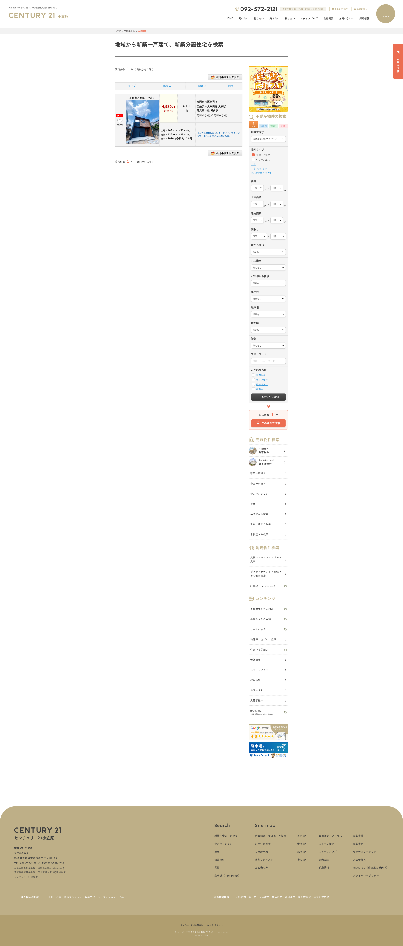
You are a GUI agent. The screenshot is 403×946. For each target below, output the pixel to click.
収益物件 (219, 859)
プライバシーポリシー (366, 875)
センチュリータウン (364, 851)
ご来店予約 (261, 851)
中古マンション (259, 168)
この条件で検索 (271, 423)
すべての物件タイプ (261, 173)
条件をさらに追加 (270, 397)
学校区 (273, 126)
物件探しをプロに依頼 (263, 639)
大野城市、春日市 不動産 (270, 836)
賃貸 (217, 867)
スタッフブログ (259, 670)
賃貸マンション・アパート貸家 (265, 559)
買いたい (302, 836)
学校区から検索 (259, 534)
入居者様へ (256, 700)
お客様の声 (261, 867)
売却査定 (358, 844)
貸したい (302, 859)
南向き (259, 389)
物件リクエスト (264, 859)
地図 (283, 126)
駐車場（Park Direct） (263, 586)
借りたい (302, 844)
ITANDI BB (262, 712)
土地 (253, 164)
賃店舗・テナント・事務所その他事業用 (265, 574)
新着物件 (260, 375)
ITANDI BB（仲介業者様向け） (371, 867)
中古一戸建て (263, 159)
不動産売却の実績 (260, 619)
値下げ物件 (262, 380)
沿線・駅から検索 (260, 524)
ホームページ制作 (201, 935)
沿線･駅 (263, 126)
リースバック (258, 629)
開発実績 (324, 859)
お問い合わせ (258, 690)
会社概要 (255, 659)
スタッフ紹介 (326, 844)
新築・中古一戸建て (226, 836)
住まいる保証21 (259, 649)
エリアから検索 (259, 514)
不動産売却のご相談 (262, 609)
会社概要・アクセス (330, 836)
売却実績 (358, 836)
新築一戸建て (263, 155)
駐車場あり (262, 384)
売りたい (302, 851)
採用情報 (255, 680)
